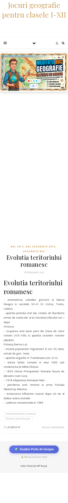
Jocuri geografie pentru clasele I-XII (34, 9)
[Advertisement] (34, 130)
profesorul (14, 427)
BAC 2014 (17, 246)
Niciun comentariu (53, 427)
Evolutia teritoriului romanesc (21, 413)
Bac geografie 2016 (40, 246)
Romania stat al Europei (18, 418)
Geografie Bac (34, 251)
